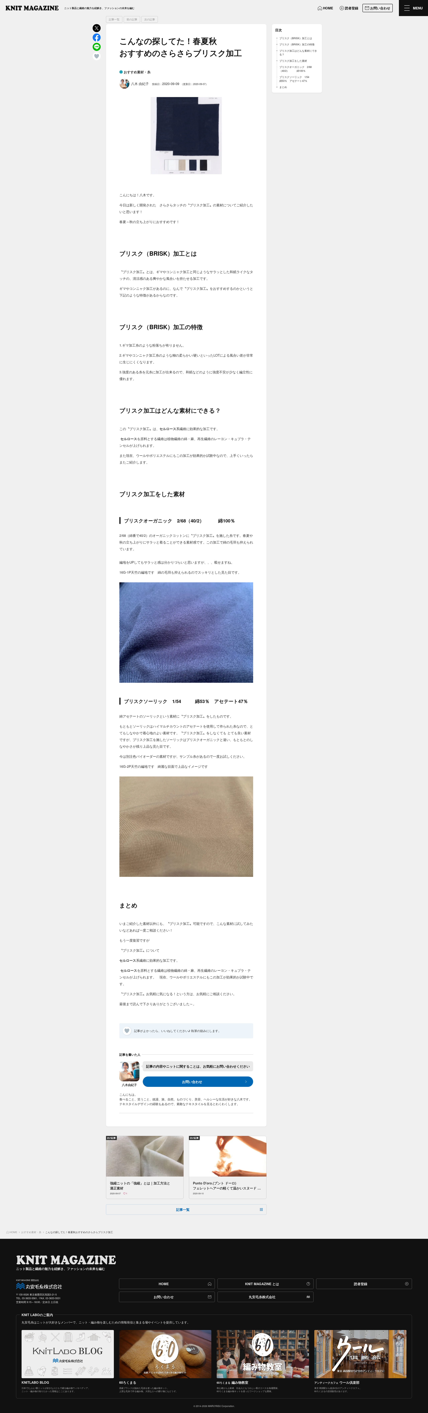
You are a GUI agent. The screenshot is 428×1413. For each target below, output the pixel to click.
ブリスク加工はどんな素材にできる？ (298, 52)
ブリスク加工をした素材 (293, 60)
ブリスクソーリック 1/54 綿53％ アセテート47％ (298, 78)
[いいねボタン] (127, 1031)
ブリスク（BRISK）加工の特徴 (296, 44)
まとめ (283, 87)
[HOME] (32, 8)
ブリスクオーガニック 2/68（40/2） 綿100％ (295, 68)
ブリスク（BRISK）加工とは (295, 38)
